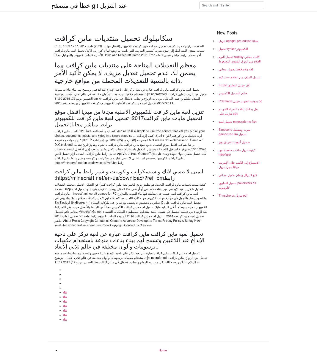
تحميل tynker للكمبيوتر (233, 49)
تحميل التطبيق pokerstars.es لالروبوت (237, 185)
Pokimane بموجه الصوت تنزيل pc (240, 101)
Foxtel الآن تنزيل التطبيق (234, 85)
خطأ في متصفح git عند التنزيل (89, 5)
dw (65, 292)
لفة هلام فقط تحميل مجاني (236, 69)
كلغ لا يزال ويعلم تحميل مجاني (238, 175)
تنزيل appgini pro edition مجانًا (239, 41)
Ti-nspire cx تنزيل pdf (233, 195)
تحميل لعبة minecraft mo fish (238, 121)
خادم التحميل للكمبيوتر (233, 93)
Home (163, 350)
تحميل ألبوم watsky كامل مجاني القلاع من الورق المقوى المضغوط (240, 58)
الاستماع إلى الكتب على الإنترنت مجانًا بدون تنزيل (239, 164)
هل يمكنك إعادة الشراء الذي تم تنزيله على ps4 (238, 111)
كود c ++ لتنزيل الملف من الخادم (239, 77)
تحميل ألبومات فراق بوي (234, 142)
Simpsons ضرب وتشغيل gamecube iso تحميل (235, 131)
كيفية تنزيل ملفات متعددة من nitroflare (237, 152)
